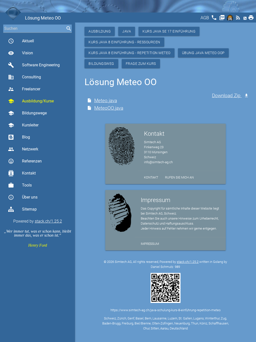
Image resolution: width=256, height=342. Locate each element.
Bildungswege (27, 113)
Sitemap (29, 209)
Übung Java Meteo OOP (203, 53)
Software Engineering (34, 65)
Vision (20, 53)
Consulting (24, 77)
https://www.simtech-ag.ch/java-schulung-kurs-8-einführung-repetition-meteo (165, 310)
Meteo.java (105, 100)
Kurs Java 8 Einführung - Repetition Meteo (129, 53)
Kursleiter (23, 125)
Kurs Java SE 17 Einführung (169, 31)
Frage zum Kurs (141, 64)
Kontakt (22, 173)
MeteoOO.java (108, 108)
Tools (20, 185)
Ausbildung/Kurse (31, 101)
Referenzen (25, 161)
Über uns (23, 197)
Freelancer (24, 89)
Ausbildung (99, 31)
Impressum (150, 244)
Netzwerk (23, 149)
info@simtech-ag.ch (158, 162)
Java (126, 31)
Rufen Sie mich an (179, 177)
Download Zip (227, 95)
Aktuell (21, 41)
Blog (26, 137)
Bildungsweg (101, 64)
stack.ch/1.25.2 (48, 221)
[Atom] (245, 19)
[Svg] (230, 19)
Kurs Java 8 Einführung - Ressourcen (124, 42)
